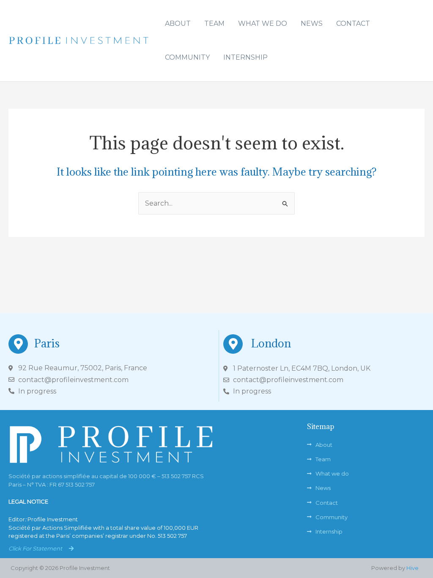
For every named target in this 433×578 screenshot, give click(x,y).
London (271, 343)
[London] (233, 344)
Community (187, 57)
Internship (245, 57)
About (178, 23)
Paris (47, 343)
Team (214, 23)
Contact (353, 23)
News (312, 23)
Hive (412, 567)
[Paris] (18, 344)
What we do (262, 23)
